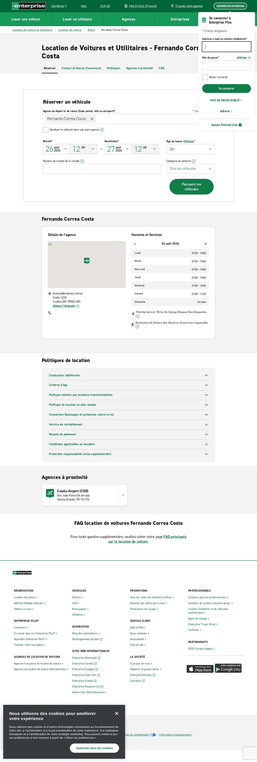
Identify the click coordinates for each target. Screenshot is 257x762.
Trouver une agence (189, 6)
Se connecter (227, 88)
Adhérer (225, 111)
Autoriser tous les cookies (94, 748)
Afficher (242, 58)
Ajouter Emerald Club (224, 125)
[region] (64, 732)
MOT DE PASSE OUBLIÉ (224, 100)
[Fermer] (116, 713)
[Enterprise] (29, 5)
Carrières (60, 6)
